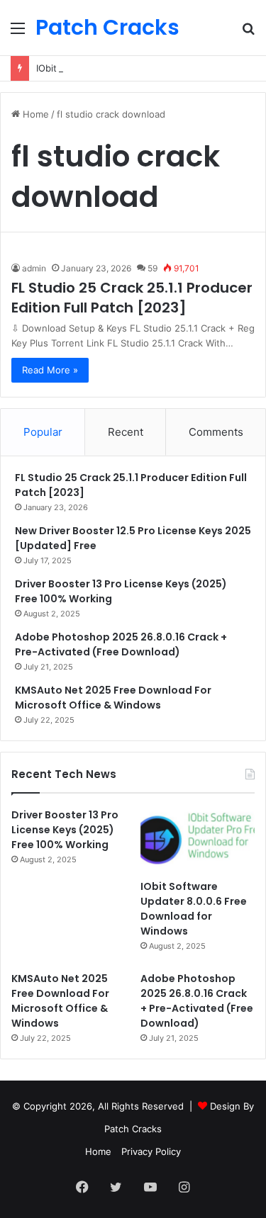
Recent (125, 432)
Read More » (50, 370)
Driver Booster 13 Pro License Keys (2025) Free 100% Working (64, 830)
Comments (216, 432)
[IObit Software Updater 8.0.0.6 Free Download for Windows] (197, 840)
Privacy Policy (151, 1151)
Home (34, 114)
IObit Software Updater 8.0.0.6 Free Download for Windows (193, 908)
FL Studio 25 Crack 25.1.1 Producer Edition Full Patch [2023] (132, 297)
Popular (42, 432)
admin (34, 268)
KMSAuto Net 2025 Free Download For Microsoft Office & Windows (113, 697)
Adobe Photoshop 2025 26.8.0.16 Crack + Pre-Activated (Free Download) (121, 644)
